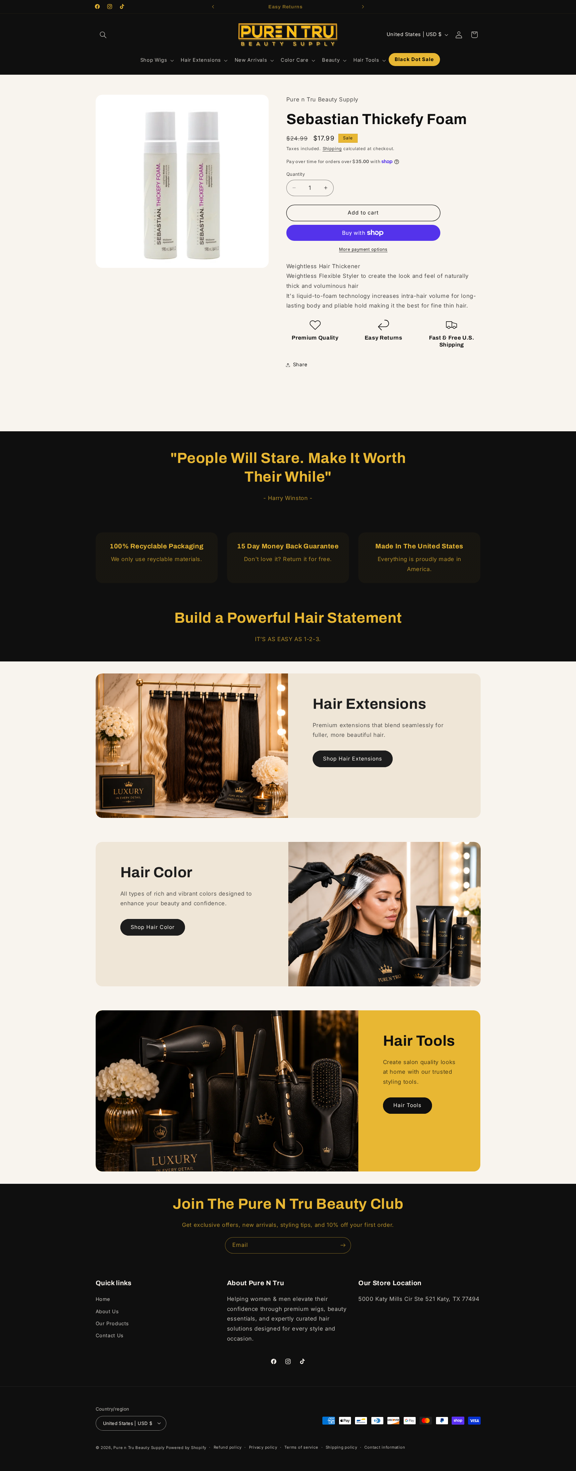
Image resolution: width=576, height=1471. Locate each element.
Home (103, 1300)
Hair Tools (407, 1105)
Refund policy (228, 1447)
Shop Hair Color (153, 927)
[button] (103, 34)
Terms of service (301, 1447)
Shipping (332, 148)
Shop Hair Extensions (352, 759)
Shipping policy (341, 1447)
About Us (107, 1312)
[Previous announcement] (213, 6)
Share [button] (300, 365)
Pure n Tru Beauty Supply (139, 1447)
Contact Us (110, 1336)
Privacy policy (263, 1447)
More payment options (363, 249)
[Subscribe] (343, 1245)
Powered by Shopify (186, 1447)
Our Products (112, 1324)
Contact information (384, 1447)
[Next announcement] (363, 6)
